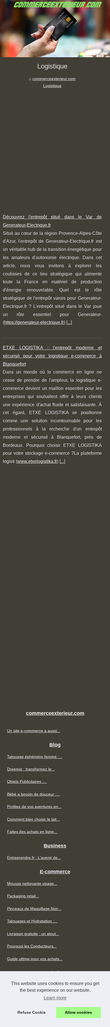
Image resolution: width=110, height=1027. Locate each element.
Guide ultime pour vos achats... (35, 959)
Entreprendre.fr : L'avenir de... (34, 857)
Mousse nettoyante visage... (32, 883)
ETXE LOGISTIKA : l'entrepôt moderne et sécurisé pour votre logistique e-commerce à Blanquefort (52, 355)
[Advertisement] (55, 147)
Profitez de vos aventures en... (34, 806)
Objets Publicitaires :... (27, 781)
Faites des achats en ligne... (32, 831)
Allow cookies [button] (78, 1012)
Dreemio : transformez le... (31, 769)
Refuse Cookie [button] (31, 1012)
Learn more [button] (55, 997)
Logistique (52, 85)
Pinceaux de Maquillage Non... (34, 908)
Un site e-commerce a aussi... (33, 730)
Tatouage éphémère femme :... (34, 756)
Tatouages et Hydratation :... (32, 921)
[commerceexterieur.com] (55, 28)
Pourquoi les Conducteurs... (32, 946)
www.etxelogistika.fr (37, 461)
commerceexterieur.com (54, 78)
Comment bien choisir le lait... (33, 819)
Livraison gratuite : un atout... (33, 933)
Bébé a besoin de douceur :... (33, 794)
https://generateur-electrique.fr (34, 322)
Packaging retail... (23, 896)
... (69, 322)
